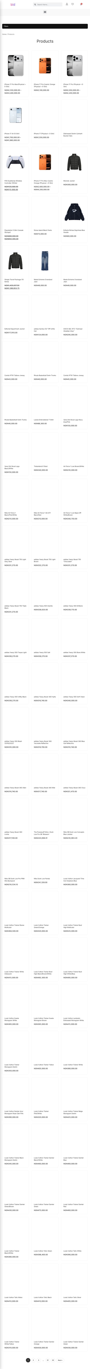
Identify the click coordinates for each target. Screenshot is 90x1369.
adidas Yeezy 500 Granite (43, 606)
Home (4, 34)
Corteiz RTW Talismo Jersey (14, 375)
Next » (60, 1360)
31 (48, 1360)
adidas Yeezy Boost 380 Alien (15, 788)
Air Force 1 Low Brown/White (73, 466)
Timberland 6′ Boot (41, 466)
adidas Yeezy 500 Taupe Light (15, 652)
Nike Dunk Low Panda (42, 879)
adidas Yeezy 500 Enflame (73, 606)
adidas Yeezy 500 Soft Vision (74, 697)
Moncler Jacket (69, 181)
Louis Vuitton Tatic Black (43, 1297)
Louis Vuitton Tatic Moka (13, 1297)
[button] (45, 12)
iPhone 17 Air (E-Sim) (11, 134)
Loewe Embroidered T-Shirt (44, 420)
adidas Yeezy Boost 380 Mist (44, 788)
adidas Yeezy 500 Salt (42, 652)
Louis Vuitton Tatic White (72, 1251)
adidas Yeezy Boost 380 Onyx (74, 788)
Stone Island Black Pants (43, 230)
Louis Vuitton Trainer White (73, 1065)
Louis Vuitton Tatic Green (43, 1251)
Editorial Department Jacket (14, 329)
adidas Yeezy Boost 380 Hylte (45, 697)
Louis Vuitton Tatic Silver (72, 1297)
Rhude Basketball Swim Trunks (45, 375)
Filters (6, 26)
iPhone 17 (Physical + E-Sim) (44, 134)
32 (53, 1360)
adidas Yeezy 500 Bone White (74, 652)
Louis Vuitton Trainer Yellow (44, 1065)
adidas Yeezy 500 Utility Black (15, 697)
